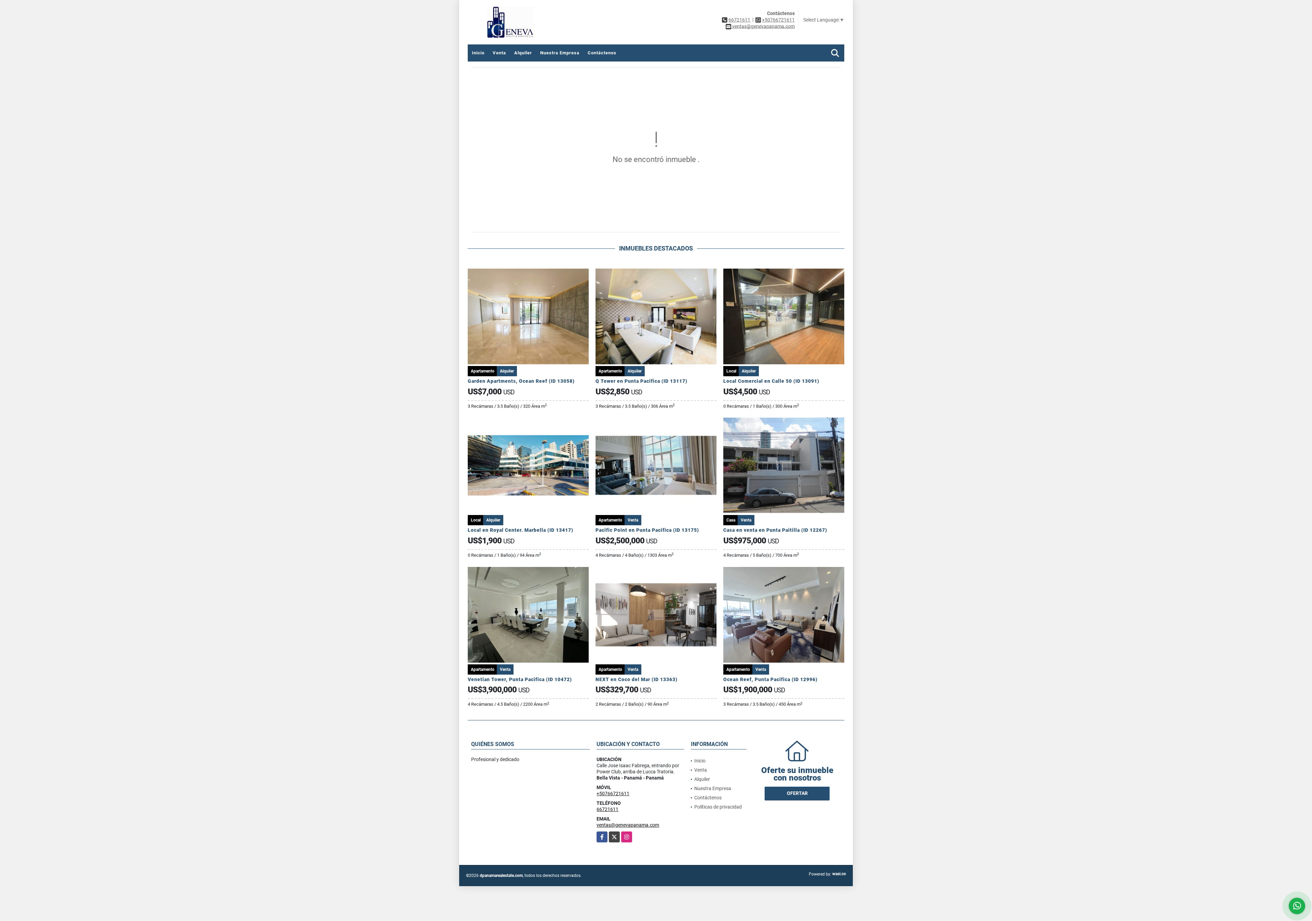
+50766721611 (778, 20)
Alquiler (523, 52)
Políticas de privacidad (718, 807)
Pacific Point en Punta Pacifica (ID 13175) (647, 530)
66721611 (739, 20)
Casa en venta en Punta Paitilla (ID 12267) (775, 530)
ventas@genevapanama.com (628, 825)
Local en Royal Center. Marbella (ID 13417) (520, 530)
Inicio (478, 52)
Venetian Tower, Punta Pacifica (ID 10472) (520, 679)
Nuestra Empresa (559, 52)
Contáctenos (602, 52)
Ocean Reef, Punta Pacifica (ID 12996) (770, 679)
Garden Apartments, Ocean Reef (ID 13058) (521, 381)
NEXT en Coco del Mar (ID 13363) (637, 679)
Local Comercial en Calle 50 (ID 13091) (771, 381)
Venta (499, 52)
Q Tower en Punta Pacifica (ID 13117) (641, 381)
